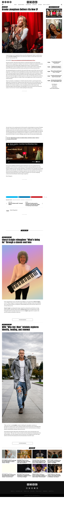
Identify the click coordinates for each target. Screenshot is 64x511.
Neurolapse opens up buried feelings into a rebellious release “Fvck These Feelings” (56, 67)
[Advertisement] (24, 98)
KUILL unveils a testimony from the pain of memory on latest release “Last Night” (56, 71)
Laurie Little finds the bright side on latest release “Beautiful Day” (56, 62)
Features (40, 4)
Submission (45, 491)
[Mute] (59, 16)
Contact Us (51, 491)
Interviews (34, 4)
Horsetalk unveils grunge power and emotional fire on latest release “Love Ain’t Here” (56, 76)
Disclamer (32, 491)
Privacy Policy (39, 491)
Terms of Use (26, 491)
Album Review (28, 4)
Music (15, 4)
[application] (54, 13)
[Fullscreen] (60, 16)
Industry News (21, 4)
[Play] (47, 16)
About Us (12, 491)
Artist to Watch (46, 4)
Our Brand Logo (19, 491)
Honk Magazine (13, 210)
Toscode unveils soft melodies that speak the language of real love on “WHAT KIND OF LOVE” (56, 81)
